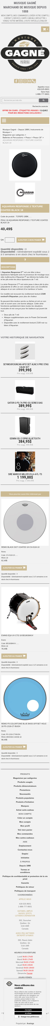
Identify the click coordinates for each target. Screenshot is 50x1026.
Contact (8, 18)
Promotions (25, 790)
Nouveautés (25, 794)
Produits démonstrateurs (25, 786)
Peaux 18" (37, 137)
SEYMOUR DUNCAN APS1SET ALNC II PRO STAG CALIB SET (26, 365)
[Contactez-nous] (29, 81)
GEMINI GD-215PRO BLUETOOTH (25, 438)
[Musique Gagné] (25, 53)
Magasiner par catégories (13, 135)
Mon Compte (6, 15)
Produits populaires (25, 798)
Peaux (28, 137)
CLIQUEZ (44, 110)
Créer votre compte (39, 15)
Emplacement (25, 846)
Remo (3, 552)
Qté (2, 240)
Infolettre (40, 18)
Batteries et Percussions (13, 137)
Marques (25, 806)
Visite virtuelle (32, 21)
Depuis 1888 (25, 866)
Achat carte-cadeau (25, 810)
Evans (3, 640)
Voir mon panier (25, 830)
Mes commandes (21, 15)
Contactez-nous (25, 850)
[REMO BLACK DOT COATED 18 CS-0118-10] (25, 522)
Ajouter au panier (13, 568)
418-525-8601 (43, 89)
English (43, 21)
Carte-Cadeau (27, 18)
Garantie (25, 883)
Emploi (25, 854)
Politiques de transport (25, 891)
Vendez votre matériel (13, 21)
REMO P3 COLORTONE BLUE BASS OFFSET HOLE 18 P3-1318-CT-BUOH (23, 725)
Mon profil (25, 826)
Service (16, 18)
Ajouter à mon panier (30, 240)
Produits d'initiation (25, 802)
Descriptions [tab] (8, 267)
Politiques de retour (25, 887)
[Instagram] (20, 81)
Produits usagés (25, 782)
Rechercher (43, 100)
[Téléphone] (34, 81)
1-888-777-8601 (42, 94)
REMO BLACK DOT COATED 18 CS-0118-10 (20, 547)
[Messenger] (25, 81)
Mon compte (25, 822)
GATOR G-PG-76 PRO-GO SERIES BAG (25, 402)
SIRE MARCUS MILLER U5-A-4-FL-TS (25, 474)
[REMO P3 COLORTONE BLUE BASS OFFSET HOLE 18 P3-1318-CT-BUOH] (25, 698)
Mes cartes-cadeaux (25, 838)
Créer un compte (25, 818)
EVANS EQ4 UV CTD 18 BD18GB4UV (17, 635)
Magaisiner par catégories (25, 778)
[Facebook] (16, 81)
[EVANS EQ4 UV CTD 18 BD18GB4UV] (25, 610)
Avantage (30, 1023)
